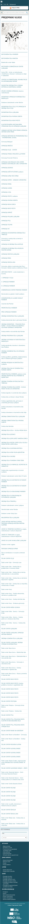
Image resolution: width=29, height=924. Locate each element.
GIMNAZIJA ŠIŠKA (6, 258)
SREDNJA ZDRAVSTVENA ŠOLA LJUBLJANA (13, 416)
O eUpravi (5, 892)
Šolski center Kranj (6, 589)
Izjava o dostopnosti (8, 898)
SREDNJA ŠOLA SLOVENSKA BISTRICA (11, 448)
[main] (14, 421)
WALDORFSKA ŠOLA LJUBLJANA (10, 517)
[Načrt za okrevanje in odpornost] (14, 917)
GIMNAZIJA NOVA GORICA (8, 204)
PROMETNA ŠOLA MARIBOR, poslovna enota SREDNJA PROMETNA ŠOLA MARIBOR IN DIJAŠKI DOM (13, 376)
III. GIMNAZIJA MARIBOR (8, 286)
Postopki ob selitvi (7, 876)
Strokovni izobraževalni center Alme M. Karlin (14, 476)
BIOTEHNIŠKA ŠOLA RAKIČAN (9, 58)
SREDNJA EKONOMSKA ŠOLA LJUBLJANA (12, 316)
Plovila (4, 863)
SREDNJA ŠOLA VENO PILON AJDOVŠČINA (12, 452)
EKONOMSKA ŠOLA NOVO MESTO (10, 120)
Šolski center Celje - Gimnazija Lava (11, 562)
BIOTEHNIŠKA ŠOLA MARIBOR (9, 54)
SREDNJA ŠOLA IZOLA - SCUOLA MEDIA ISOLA (14, 430)
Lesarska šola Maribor (7, 304)
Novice (4, 893)
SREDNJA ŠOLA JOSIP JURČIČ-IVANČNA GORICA (14, 438)
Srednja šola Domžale (7, 426)
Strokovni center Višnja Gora (9, 513)
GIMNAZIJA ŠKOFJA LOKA (8, 262)
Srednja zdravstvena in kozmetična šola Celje (13, 412)
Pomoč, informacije (8, 896)
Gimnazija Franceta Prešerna (9, 158)
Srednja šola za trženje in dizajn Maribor (12, 397)
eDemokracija (6, 852)
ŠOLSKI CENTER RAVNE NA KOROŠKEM (12, 730)
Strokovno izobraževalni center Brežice (12, 102)
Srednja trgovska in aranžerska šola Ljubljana (14, 393)
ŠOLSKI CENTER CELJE (7, 558)
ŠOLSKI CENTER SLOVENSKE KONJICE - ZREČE (14, 768)
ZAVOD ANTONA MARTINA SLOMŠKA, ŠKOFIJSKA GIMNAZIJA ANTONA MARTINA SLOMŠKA (12, 523)
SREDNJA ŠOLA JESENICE (8, 434)
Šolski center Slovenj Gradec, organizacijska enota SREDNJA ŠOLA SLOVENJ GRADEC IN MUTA (13, 762)
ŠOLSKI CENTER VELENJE (8, 788)
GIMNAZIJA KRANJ (6, 184)
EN (7, 4)
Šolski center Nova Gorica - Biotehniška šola (13, 652)
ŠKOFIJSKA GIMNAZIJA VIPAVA (9, 548)
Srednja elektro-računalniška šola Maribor (13, 331)
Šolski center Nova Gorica (8, 648)
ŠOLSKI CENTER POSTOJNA (9, 701)
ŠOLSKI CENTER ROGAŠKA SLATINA (11, 744)
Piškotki (20, 905)
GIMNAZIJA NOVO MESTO (8, 208)
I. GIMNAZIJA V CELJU (7, 278)
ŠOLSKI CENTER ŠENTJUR (8, 810)
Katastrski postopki (7, 860)
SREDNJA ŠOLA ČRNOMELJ (8, 501)
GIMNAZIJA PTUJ (5, 220)
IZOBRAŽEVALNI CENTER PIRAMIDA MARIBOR (14, 290)
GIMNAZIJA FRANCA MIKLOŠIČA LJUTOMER (13, 154)
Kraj (3, 833)
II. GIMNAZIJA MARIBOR (8, 282)
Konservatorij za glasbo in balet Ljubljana (12, 294)
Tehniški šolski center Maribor (9, 509)
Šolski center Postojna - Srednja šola (11, 711)
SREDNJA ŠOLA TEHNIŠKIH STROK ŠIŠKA (12, 460)
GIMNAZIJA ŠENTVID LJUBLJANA (10, 254)
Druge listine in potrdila (9, 871)
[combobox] (14, 837)
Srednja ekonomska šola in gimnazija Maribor (14, 320)
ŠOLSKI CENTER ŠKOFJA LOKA (9, 814)
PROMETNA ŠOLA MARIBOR (9, 308)
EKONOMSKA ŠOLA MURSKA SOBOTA (11, 116)
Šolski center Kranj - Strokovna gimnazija (12, 603)
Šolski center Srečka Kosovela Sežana (11, 783)
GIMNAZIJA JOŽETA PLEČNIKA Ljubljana (12, 172)
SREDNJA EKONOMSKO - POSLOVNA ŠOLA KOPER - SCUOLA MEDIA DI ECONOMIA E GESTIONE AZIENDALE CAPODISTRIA (13, 326)
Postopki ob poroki (7, 878)
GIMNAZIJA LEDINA (6, 188)
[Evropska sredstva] (14, 921)
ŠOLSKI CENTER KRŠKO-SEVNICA (10, 607)
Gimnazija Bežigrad (6, 141)
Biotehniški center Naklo (8, 62)
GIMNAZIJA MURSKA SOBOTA (9, 200)
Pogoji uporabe (15, 905)
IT (3, 4)
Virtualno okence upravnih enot (10, 855)
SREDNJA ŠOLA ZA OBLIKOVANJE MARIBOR (13, 491)
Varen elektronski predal (9, 895)
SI (1, 4)
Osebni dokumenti (7, 869)
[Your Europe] (14, 909)
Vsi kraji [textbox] (4, 837)
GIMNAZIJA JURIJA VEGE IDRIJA (9, 176)
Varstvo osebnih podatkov (9, 899)
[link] (2, 12)
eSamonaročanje (7, 853)
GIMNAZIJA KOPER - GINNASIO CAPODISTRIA (13, 180)
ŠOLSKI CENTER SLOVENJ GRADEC (11, 748)
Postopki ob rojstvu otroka (9, 881)
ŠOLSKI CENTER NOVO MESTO (9, 679)
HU (5, 4)
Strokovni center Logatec (8, 544)
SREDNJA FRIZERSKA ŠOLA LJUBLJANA (12, 335)
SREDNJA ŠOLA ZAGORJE (8, 456)
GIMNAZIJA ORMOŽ (6, 212)
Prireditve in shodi (7, 847)
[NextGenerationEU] (14, 913)
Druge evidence (7, 864)
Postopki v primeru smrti (9, 879)
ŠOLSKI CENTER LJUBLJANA (9, 628)
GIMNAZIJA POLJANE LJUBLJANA (10, 216)
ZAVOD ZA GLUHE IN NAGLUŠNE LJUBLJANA (13, 540)
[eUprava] (2, 1)
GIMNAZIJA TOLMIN (6, 224)
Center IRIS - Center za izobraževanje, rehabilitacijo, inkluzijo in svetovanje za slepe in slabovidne (14, 74)
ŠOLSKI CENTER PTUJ (7, 715)
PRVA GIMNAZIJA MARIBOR (8, 312)
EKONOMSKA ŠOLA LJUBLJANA (10, 112)
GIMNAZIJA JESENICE (7, 167)
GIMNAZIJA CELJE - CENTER (9, 150)
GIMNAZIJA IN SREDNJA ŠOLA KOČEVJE (12, 244)
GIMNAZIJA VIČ (5, 229)
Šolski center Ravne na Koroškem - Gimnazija (14, 734)
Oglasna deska (6, 846)
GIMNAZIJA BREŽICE (7, 146)
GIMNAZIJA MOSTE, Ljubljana (9, 196)
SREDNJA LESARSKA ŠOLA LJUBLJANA (11, 638)
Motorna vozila (6, 861)
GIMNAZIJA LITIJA (6, 192)
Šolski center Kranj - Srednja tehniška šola (13, 599)
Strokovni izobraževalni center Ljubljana (12, 505)
